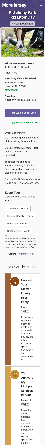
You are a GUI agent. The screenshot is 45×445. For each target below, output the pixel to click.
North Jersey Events (18, 231)
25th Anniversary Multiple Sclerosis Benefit (27, 392)
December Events (17, 223)
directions (10, 90)
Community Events (17, 208)
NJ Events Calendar (23, 23)
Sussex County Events (20, 216)
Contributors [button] (25, 254)
